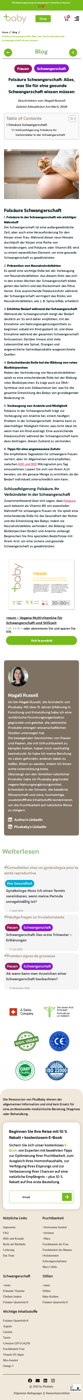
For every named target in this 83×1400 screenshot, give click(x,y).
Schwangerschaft (51, 68)
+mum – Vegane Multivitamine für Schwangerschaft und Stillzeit (34, 620)
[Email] (38, 1381)
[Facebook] (30, 1381)
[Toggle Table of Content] (70, 118)
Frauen (23, 68)
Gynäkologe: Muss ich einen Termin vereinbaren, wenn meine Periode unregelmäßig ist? (35, 896)
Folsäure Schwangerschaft (27, 124)
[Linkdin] (45, 1381)
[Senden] (67, 1197)
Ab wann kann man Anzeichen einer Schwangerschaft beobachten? (36, 976)
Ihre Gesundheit (19, 883)
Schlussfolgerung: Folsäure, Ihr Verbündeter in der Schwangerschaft (40, 132)
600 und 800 (27, 464)
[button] (73, 53)
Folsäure (69, 500)
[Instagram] (53, 1381)
